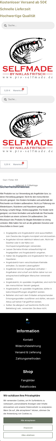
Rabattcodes (28, 386)
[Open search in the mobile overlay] (28, 25)
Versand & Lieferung (28, 352)
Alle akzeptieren (28, 420)
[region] (28, 416)
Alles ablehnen (28, 435)
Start (5, 180)
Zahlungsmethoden (28, 358)
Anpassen (28, 428)
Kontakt (28, 339)
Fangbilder (28, 380)
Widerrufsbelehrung (28, 346)
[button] (28, 170)
